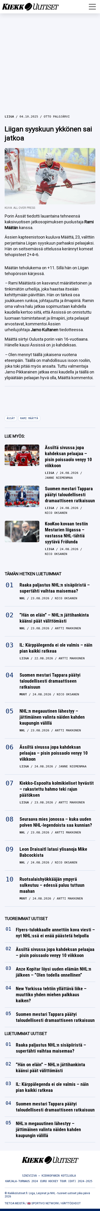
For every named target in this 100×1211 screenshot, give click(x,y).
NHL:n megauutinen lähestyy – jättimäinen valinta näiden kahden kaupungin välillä (52, 717)
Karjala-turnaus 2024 (21, 1181)
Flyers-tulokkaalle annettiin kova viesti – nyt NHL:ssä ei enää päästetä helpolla (55, 933)
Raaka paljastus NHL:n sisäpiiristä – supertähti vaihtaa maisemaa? (55, 588)
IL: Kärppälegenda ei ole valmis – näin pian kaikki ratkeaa (56, 648)
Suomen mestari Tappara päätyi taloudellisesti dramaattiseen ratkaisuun (70, 494)
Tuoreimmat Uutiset (26, 918)
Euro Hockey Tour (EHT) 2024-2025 (66, 1181)
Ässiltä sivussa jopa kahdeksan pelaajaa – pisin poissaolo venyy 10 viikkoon (68, 456)
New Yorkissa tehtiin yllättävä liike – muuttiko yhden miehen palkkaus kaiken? (51, 995)
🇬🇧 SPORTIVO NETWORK (43, 1203)
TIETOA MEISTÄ (15, 1203)
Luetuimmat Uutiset (26, 1033)
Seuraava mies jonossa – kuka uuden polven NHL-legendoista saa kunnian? (56, 822)
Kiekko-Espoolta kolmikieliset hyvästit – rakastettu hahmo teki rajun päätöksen (57, 789)
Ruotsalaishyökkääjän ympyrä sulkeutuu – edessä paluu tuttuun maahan (52, 885)
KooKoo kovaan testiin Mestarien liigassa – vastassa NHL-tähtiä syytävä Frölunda (66, 533)
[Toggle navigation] (92, 6)
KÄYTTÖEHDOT (71, 1203)
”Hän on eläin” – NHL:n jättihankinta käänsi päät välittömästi (54, 618)
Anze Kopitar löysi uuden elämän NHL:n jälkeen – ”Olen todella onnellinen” (53, 972)
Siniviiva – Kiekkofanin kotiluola (49, 1175)
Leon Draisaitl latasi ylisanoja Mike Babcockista (53, 852)
